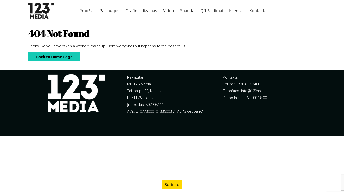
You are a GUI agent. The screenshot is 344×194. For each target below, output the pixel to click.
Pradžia (86, 10)
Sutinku (172, 184)
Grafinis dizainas (141, 10)
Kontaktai (258, 10)
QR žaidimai (211, 10)
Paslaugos (109, 10)
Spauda (187, 10)
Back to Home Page (50, 55)
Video (168, 10)
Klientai (236, 10)
